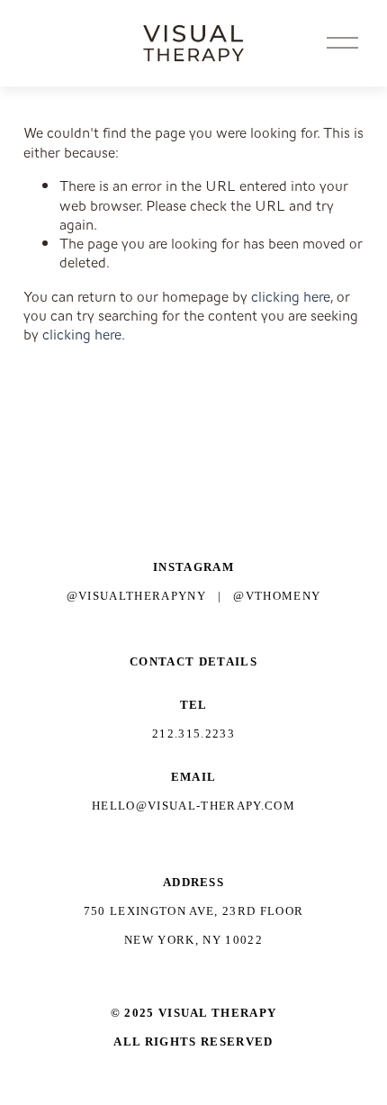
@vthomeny (276, 595)
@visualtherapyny (136, 595)
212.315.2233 (193, 733)
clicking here (290, 297)
